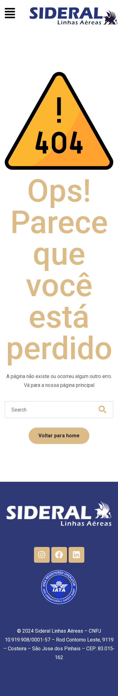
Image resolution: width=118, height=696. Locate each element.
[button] (10, 14)
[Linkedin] (76, 555)
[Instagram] (42, 555)
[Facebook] (59, 555)
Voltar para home (59, 436)
